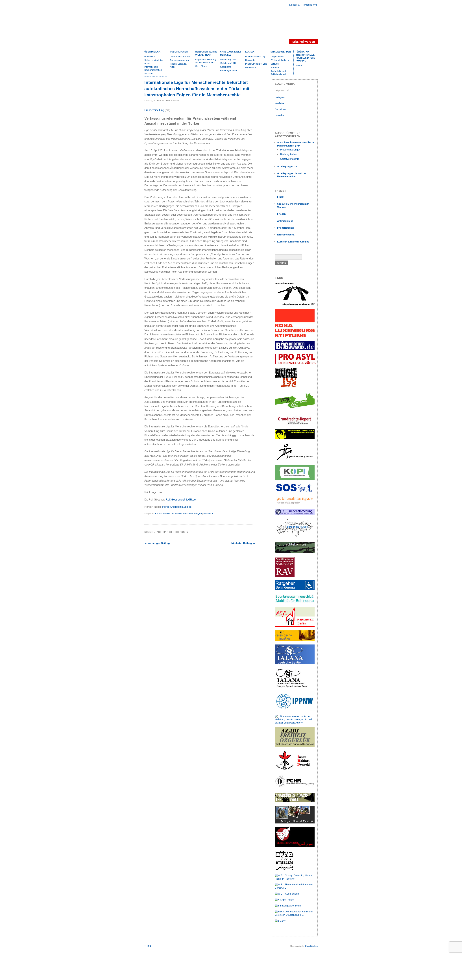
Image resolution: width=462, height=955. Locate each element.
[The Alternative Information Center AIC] (295, 887)
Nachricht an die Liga (255, 56)
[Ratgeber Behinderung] (295, 589)
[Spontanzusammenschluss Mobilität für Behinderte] (295, 602)
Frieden (281, 214)
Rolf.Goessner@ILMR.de (181, 499)
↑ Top (147, 946)
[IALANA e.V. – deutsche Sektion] (295, 663)
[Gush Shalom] (287, 893)
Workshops (250, 67)
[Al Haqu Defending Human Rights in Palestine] (295, 878)
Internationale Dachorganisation (153, 68)
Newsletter (250, 60)
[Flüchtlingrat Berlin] (286, 386)
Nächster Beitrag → (243, 543)
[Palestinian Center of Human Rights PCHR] (295, 788)
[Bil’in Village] (295, 822)
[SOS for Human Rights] (295, 491)
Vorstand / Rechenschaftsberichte (155, 75)
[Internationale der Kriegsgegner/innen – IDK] (295, 304)
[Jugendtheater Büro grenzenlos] (295, 410)
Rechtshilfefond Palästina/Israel (278, 73)
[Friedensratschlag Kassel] (295, 513)
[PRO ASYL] (295, 363)
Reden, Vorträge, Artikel (178, 65)
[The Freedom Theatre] (295, 846)
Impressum (294, 5)
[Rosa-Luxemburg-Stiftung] (295, 336)
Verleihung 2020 (228, 59)
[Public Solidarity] (295, 504)
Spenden (275, 67)
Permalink (208, 513)
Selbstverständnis (289, 159)
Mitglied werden (281, 52)
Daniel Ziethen (311, 946)
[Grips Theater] (284, 899)
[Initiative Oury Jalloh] (295, 438)
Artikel (299, 65)
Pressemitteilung (154, 110)
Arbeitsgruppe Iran (287, 166)
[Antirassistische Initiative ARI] (295, 640)
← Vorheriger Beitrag (157, 543)
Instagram (280, 97)
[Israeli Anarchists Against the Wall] (295, 801)
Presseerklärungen (179, 60)
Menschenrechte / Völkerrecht (206, 53)
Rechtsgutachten (289, 154)
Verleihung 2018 (228, 63)
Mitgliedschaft (277, 56)
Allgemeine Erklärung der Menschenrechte (205, 61)
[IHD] (295, 769)
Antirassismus (285, 221)
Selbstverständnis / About (153, 62)
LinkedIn (279, 115)
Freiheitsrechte (285, 227)
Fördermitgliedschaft (281, 60)
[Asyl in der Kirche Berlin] (295, 625)
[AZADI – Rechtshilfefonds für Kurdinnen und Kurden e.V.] (295, 746)
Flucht (280, 197)
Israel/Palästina (285, 234)
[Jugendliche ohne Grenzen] (295, 460)
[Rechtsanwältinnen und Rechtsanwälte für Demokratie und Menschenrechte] (285, 575)
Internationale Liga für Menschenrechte (176, 28)
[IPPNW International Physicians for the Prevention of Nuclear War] (295, 710)
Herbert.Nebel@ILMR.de (176, 506)
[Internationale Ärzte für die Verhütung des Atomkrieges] (295, 722)
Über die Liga (152, 52)
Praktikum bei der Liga (256, 64)
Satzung (275, 64)
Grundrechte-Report (180, 56)
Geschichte (149, 56)
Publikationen (179, 52)
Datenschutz (310, 5)
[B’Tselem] (284, 869)
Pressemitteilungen (290, 149)
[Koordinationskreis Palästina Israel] (295, 479)
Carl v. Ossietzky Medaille (230, 53)
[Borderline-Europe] (295, 537)
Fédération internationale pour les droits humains (305, 56)
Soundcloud (281, 109)
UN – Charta (201, 66)
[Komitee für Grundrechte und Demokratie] (295, 552)
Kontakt (250, 52)
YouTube (280, 103)
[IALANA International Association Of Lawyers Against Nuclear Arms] (295, 687)
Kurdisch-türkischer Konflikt (168, 513)
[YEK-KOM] (295, 915)
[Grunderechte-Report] (295, 424)
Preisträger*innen (228, 70)
